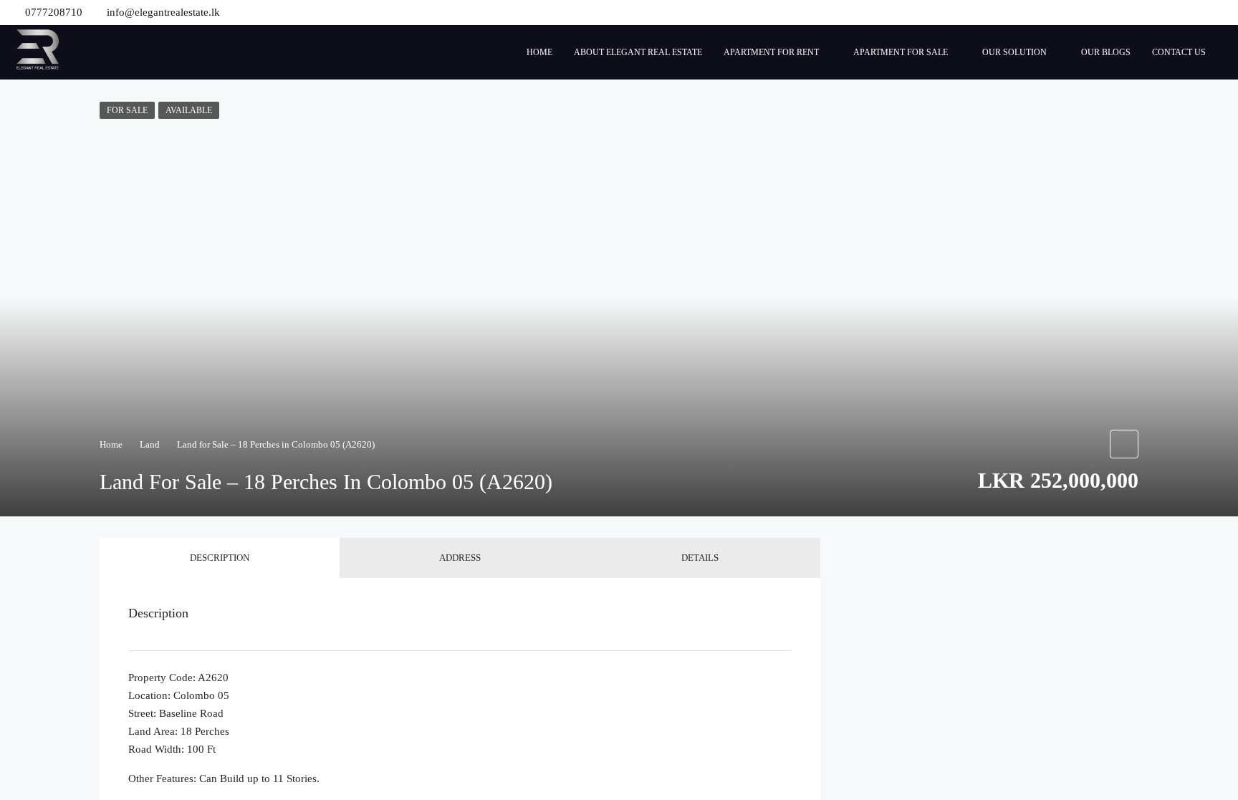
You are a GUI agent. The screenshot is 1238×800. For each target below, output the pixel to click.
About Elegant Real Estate (638, 52)
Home (539, 52)
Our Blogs (1106, 52)
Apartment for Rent (771, 52)
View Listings (954, 603)
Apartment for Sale (900, 52)
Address (460, 557)
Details (700, 557)
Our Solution (1014, 52)
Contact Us (1179, 52)
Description (219, 557)
